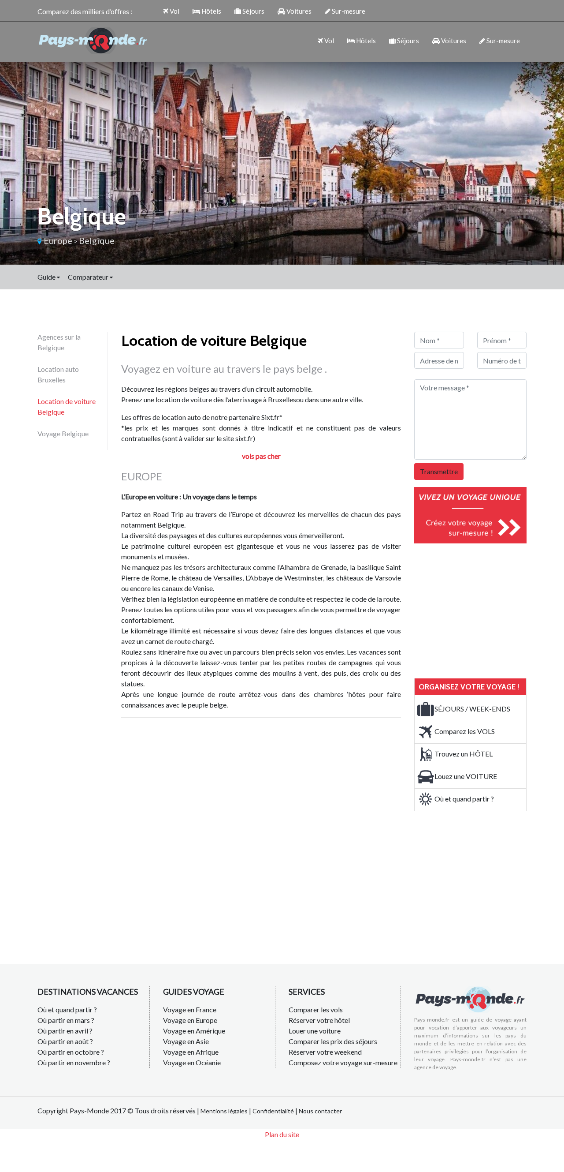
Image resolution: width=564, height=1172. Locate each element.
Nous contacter (320, 1111)
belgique (97, 240)
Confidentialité (273, 1111)
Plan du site (282, 1134)
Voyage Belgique (63, 433)
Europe (58, 240)
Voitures (298, 11)
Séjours (252, 11)
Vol (173, 11)
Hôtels (210, 11)
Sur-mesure (347, 11)
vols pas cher (261, 456)
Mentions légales (224, 1111)
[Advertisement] (480, 609)
